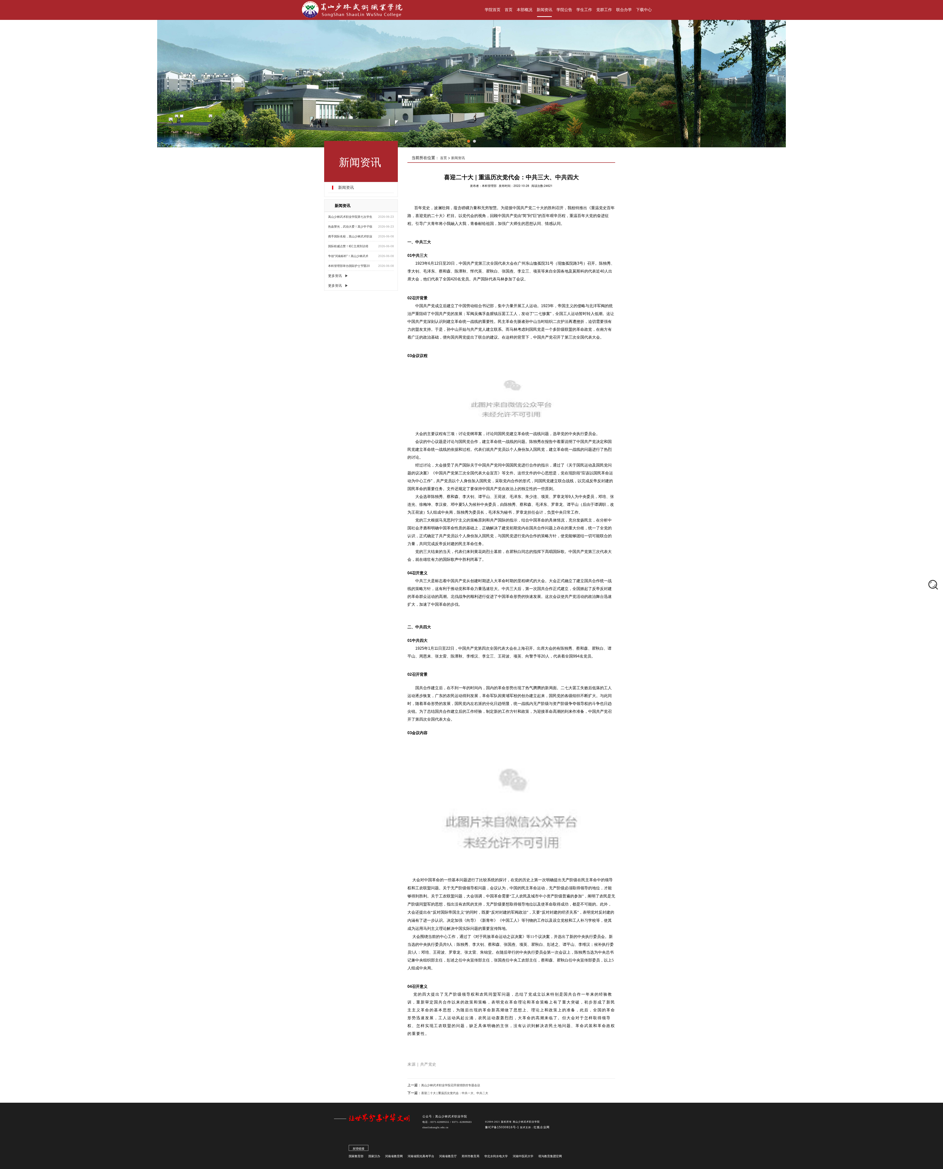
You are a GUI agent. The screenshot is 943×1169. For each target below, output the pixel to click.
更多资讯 (335, 276)
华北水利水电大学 (496, 1156)
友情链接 (358, 1148)
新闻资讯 (458, 158)
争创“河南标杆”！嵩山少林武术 (348, 256)
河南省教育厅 (448, 1156)
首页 (443, 158)
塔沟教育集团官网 (550, 1156)
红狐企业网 (542, 1127)
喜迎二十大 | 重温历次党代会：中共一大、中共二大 (454, 1093)
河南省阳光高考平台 (421, 1156)
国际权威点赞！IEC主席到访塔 (348, 246)
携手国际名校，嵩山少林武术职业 (350, 236)
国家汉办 (374, 1156)
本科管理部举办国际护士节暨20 (349, 266)
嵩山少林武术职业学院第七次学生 (350, 217)
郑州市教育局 (470, 1156)
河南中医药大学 (523, 1156)
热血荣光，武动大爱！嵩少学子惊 (350, 226)
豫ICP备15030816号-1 (502, 1127)
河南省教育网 (394, 1156)
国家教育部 (356, 1156)
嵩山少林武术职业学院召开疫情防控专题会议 (450, 1085)
